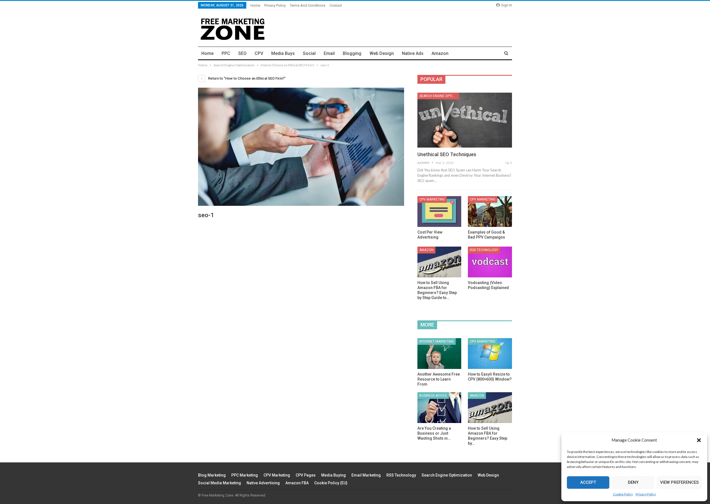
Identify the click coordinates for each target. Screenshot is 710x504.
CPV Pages (306, 475)
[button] (699, 440)
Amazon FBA (297, 483)
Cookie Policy (623, 494)
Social (309, 53)
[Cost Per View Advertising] (439, 211)
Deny (633, 482)
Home (255, 5)
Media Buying (333, 475)
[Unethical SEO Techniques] (464, 120)
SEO (242, 53)
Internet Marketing (436, 341)
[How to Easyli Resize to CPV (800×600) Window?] (490, 353)
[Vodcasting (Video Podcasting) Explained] (490, 262)
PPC (226, 53)
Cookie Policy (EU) (331, 483)
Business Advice (433, 395)
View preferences (679, 482)
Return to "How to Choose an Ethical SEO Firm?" (246, 78)
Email (329, 53)
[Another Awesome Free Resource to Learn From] (439, 353)
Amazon (440, 53)
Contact (335, 5)
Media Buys (283, 53)
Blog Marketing (212, 475)
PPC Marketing (244, 475)
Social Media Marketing (219, 483)
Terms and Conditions (307, 5)
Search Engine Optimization (439, 96)
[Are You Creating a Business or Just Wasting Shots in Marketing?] (439, 407)
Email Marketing (366, 475)
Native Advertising (263, 483)
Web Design (381, 53)
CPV (259, 53)
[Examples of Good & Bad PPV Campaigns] (490, 211)
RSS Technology (484, 250)
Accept (588, 482)
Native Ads (413, 53)
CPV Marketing (432, 199)
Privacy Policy (646, 494)
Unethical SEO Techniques (446, 154)
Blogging (352, 53)
